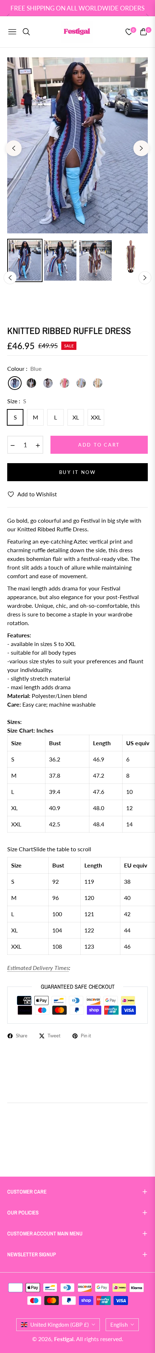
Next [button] (141, 148)
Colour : (24, 368)
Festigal (64, 1338)
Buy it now (77, 472)
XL (75, 417)
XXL (96, 417)
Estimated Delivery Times (38, 967)
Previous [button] (14, 148)
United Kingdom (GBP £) (59, 1324)
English (119, 1324)
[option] (77, 145)
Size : (16, 400)
